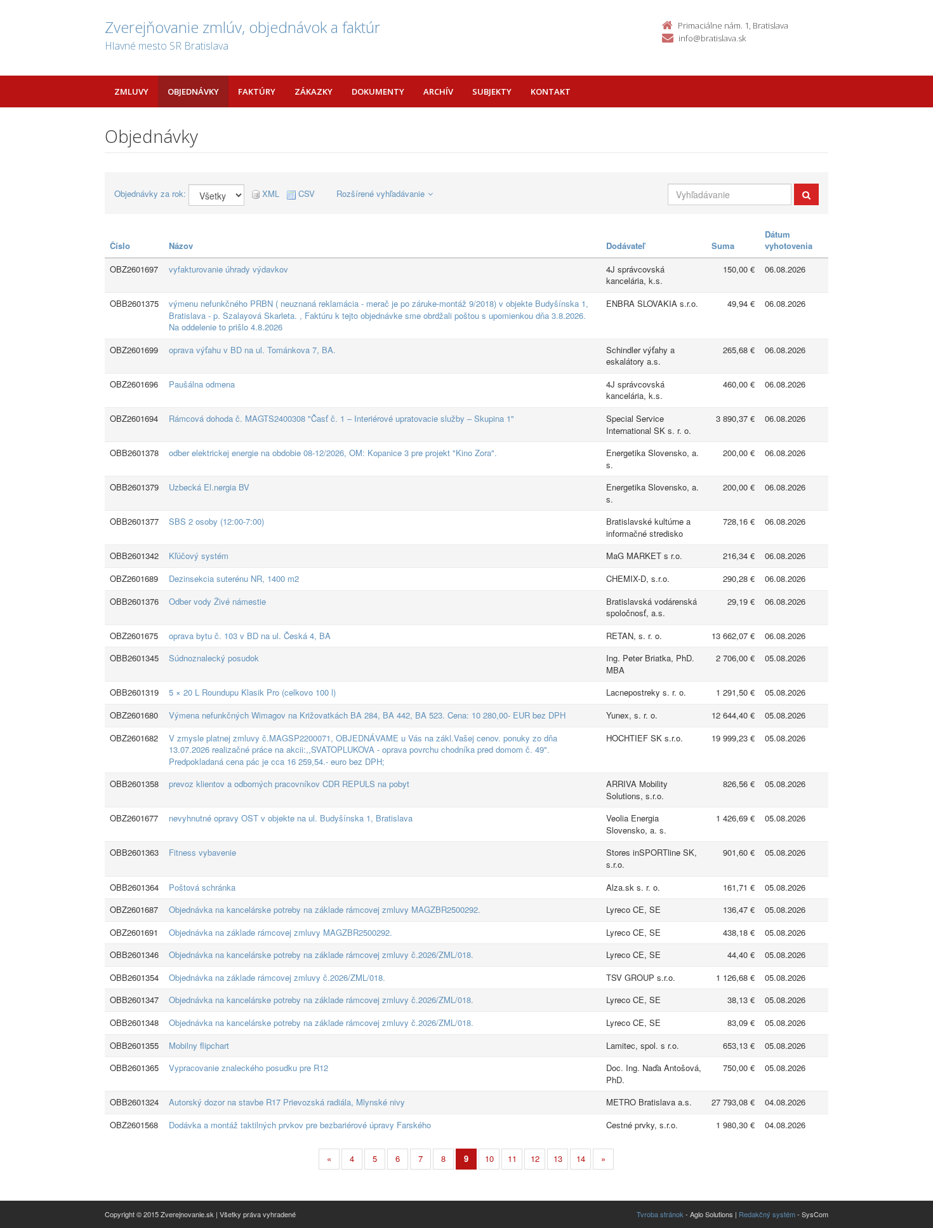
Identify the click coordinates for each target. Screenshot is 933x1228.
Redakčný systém (767, 1214)
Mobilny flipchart (199, 1045)
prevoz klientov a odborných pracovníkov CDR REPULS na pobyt (289, 784)
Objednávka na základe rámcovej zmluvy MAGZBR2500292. (280, 932)
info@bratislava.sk (712, 38)
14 (580, 1158)
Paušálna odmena (202, 384)
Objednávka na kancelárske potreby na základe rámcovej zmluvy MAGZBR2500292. (324, 909)
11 (512, 1158)
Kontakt (551, 91)
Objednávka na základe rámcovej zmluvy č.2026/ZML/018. (277, 977)
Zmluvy (131, 91)
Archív (438, 91)
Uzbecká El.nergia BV (209, 487)
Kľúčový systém (198, 556)
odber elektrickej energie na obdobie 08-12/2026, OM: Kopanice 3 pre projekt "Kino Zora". (333, 453)
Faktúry (256, 91)
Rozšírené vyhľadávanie (380, 193)
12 (535, 1158)
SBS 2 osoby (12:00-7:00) (216, 521)
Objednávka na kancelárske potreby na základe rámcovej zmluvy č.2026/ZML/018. (321, 954)
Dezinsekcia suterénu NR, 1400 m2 (234, 578)
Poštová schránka (202, 887)
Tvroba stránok (660, 1214)
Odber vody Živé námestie (217, 601)
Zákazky (313, 91)
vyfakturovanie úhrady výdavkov (228, 269)
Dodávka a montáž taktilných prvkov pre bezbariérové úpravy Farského (300, 1125)
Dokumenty (378, 91)
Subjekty (492, 91)
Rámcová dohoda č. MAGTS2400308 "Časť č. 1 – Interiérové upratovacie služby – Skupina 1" (341, 418)
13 (557, 1158)
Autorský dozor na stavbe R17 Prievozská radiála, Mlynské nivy (287, 1102)
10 (489, 1158)
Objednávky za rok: (150, 193)
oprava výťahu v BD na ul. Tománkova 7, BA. (252, 350)
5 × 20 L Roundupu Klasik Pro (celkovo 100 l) (252, 692)
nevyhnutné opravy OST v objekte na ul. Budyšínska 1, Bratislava (291, 818)
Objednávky (193, 91)
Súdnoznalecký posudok (214, 658)
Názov (181, 246)
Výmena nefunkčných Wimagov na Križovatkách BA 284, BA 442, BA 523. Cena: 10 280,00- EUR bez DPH (367, 715)
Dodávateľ (625, 246)
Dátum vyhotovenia (788, 240)
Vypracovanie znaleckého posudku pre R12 (248, 1068)
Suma (722, 246)
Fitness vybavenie (202, 852)
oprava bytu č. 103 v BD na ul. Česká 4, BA (250, 636)
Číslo (120, 246)
